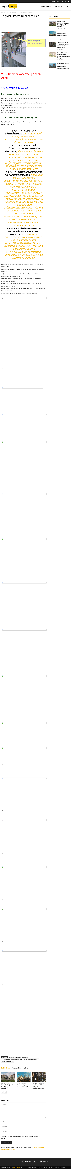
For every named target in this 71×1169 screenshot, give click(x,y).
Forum (43, 6)
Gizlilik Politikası (31, 1167)
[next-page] (5, 1092)
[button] (67, 6)
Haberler (48, 6)
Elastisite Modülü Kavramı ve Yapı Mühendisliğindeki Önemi (23, 1084)
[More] (33, 26)
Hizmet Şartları (48, 1167)
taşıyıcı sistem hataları (7, 1061)
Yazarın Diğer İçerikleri (20, 1068)
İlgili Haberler (6, 1068)
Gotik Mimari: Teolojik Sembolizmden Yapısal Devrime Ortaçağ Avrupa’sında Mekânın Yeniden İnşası (63, 67)
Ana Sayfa (3, 12)
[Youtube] (68, 1)
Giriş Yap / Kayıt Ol (54, 1)
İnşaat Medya (58, 6)
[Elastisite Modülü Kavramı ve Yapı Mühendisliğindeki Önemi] (23, 1077)
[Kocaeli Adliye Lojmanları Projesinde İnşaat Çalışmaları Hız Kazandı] (8, 1077)
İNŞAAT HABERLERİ (13, 12)
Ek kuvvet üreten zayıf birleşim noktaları (12, 1059)
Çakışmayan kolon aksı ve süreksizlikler (18, 1057)
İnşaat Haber (16, 1167)
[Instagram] (62, 1)
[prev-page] (2, 1092)
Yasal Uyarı (40, 1167)
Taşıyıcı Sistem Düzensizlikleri (31, 1059)
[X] (65, 1)
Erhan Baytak (61, 1167)
